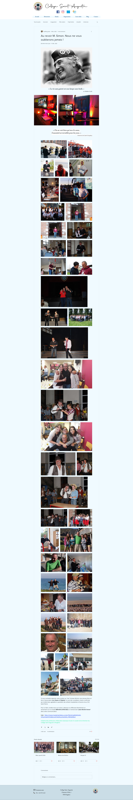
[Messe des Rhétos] (67, 747)
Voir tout (97, 739)
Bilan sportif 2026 (40, 755)
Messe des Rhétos (63, 755)
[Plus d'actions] (91, 31)
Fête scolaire (62, 22)
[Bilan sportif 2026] (44, 747)
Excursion (45, 22)
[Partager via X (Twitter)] (45, 727)
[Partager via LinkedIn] (48, 727)
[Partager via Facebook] (41, 727)
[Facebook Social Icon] (58, 11)
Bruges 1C (83, 755)
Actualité (79, 22)
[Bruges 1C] (89, 747)
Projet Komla (71, 22)
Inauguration (53, 22)
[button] (46, 17)
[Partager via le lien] (51, 727)
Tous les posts (37, 22)
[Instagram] (62, 11)
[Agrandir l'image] (45, 110)
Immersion (85, 22)
